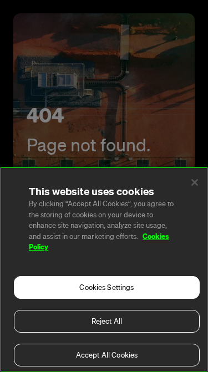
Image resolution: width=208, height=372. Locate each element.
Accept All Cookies (107, 355)
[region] (104, 269)
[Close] (194, 182)
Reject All (107, 321)
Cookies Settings (106, 287)
